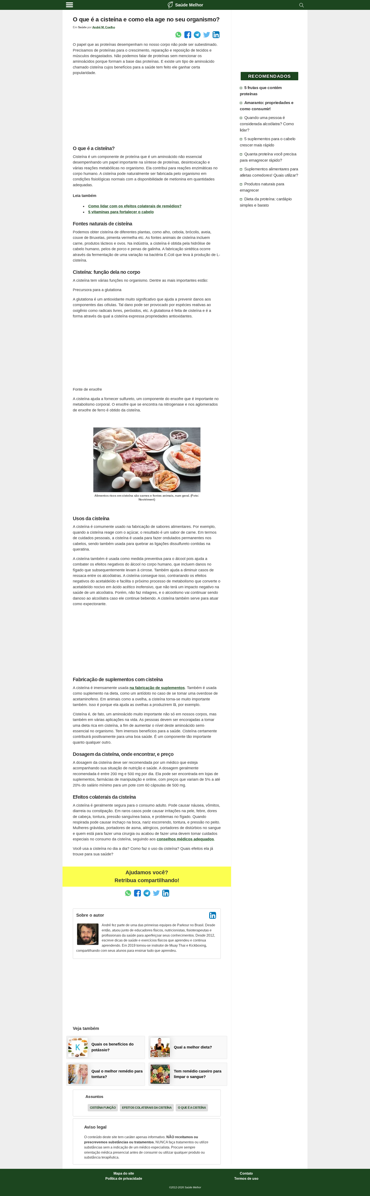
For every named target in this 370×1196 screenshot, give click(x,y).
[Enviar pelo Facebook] (187, 34)
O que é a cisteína (192, 1107)
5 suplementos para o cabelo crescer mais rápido (267, 141)
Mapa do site (123, 1173)
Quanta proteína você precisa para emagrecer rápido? (268, 157)
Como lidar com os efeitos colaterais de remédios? (135, 206)
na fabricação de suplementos (157, 688)
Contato (246, 1173)
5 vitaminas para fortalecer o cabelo (121, 212)
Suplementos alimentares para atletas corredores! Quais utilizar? (269, 172)
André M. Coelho (103, 27)
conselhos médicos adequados (185, 839)
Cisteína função (103, 1107)
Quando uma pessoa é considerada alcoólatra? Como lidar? (267, 123)
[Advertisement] (147, 109)
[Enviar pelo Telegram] (197, 34)
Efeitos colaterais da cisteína (147, 1107)
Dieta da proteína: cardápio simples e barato (266, 202)
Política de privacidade (123, 1178)
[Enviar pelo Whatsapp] (178, 34)
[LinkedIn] (212, 915)
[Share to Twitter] (206, 34)
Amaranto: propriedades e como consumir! (267, 105)
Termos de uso (246, 1178)
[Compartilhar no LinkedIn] (216, 34)
